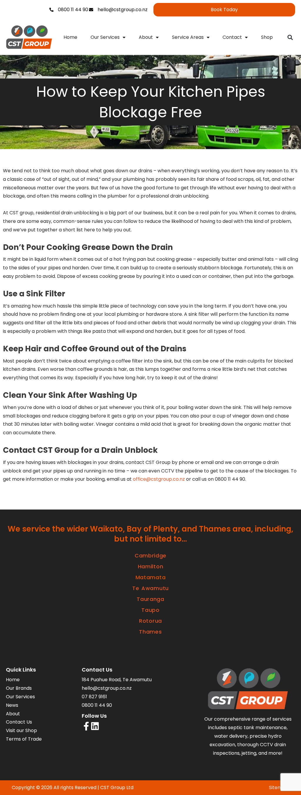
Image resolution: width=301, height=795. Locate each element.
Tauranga (150, 599)
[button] (290, 37)
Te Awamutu (150, 588)
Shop (267, 37)
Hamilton (150, 566)
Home (70, 37)
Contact (232, 37)
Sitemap (278, 787)
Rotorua (150, 620)
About (146, 37)
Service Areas (188, 37)
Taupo (150, 610)
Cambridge (150, 555)
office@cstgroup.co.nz (159, 479)
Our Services (105, 37)
